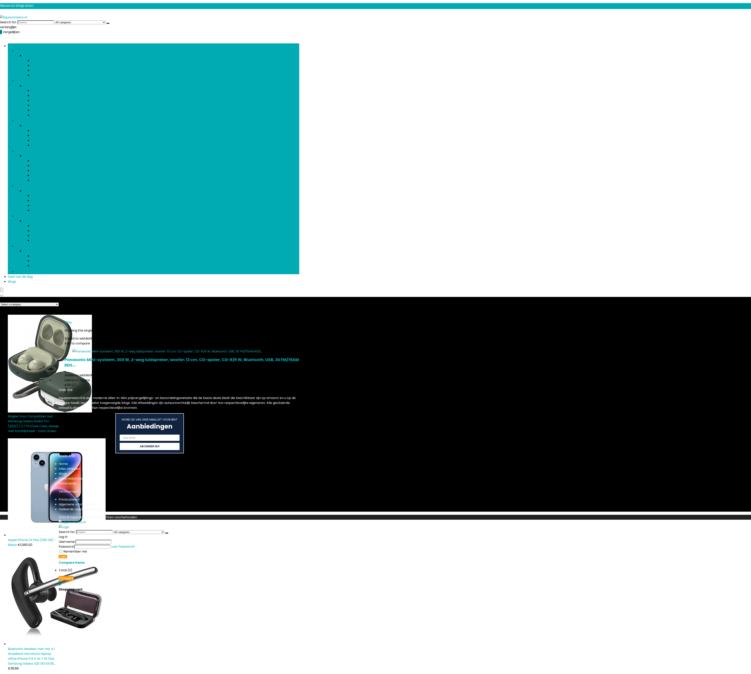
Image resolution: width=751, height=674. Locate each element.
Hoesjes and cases (45, 256)
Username (67, 541)
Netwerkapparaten (46, 175)
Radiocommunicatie (46, 240)
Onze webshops (71, 478)
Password (66, 546)
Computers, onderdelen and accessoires (47, 151)
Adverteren (67, 483)
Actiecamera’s (42, 90)
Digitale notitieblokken (48, 160)
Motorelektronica (44, 70)
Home (69, 300)
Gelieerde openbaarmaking (80, 509)
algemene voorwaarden (77, 504)
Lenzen (36, 115)
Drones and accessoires (49, 105)
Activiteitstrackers (45, 195)
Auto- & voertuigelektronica (37, 51)
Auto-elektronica (44, 60)
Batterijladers (41, 130)
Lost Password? (123, 546)
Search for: (8, 22)
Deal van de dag (20, 276)
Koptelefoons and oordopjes (53, 261)
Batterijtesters (42, 135)
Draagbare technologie (34, 186)
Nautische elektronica (48, 75)
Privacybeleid (69, 499)
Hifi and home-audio (31, 216)
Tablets (37, 180)
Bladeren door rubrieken (26, 46)
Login (63, 556)
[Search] (1, 295)
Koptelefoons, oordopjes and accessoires (47, 246)
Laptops (37, 165)
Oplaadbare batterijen (48, 140)
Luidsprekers (41, 230)
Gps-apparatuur (44, 65)
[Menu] (1, 290)
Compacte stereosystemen (52, 226)
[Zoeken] (108, 23)
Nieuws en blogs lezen (16, 5)
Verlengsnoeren (43, 265)
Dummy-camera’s (45, 110)
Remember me (75, 551)
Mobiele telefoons (29, 271)
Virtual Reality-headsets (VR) (53, 210)
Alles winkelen (69, 468)
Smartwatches (42, 205)
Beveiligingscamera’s (47, 95)
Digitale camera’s (44, 100)
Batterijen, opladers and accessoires (44, 121)
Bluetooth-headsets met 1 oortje (56, 200)
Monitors (38, 170)
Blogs (12, 281)
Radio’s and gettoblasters (51, 235)
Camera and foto (29, 81)
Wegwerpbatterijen (46, 145)
